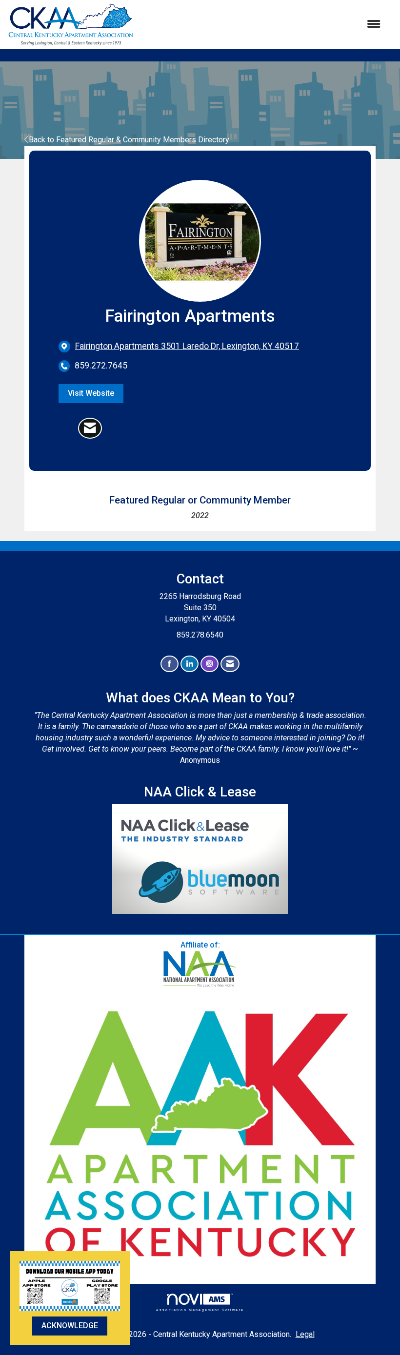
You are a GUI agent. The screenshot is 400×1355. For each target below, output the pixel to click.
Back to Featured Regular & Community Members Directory (129, 139)
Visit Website (91, 393)
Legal (305, 1334)
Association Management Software (200, 1310)
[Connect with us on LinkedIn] (189, 664)
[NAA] (200, 969)
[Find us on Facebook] (169, 664)
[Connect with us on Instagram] (209, 664)
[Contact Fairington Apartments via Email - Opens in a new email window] (90, 428)
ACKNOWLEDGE (69, 1325)
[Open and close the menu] (262, 24)
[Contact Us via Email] (230, 664)
